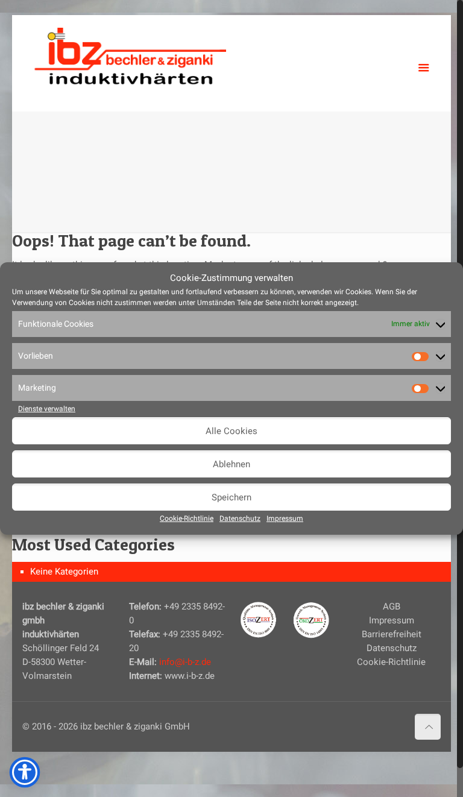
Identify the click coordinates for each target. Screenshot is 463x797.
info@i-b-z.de (185, 662)
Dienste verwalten (46, 409)
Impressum (284, 518)
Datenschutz (239, 518)
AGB (391, 606)
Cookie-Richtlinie (186, 518)
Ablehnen (231, 464)
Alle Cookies (231, 431)
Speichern (231, 497)
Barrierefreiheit (391, 634)
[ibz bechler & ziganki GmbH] (130, 54)
